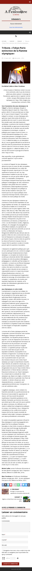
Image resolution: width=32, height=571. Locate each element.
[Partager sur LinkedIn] (8, 485)
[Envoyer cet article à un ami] (13, 485)
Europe (12, 41)
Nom (3, 534)
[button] (30, 1)
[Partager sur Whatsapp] (18, 485)
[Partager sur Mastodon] (21, 485)
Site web (4, 545)
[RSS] (16, 36)
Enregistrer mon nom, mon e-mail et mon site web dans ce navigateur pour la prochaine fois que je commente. (16, 552)
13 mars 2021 (7, 58)
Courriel (4, 540)
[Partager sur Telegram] (23, 485)
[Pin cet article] (10, 485)
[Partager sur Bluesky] (26, 485)
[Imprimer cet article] (16, 485)
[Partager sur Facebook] (3, 485)
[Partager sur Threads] (28, 485)
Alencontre (17, 58)
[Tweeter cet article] (5, 485)
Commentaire (6, 521)
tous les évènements (16, 27)
